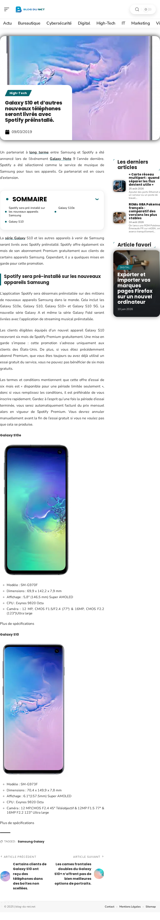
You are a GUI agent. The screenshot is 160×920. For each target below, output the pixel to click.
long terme (39, 152)
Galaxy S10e (66, 208)
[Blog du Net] (30, 9)
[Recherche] (137, 9)
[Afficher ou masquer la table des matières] (73, 199)
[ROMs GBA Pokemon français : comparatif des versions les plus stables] (119, 217)
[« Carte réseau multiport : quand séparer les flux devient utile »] (119, 186)
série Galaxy (15, 238)
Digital (125, 267)
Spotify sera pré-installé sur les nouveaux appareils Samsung (27, 211)
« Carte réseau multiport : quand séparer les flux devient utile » (144, 179)
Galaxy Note (60, 158)
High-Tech (18, 93)
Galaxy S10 (16, 222)
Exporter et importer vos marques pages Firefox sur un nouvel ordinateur (135, 288)
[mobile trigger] (7, 9)
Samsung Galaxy (31, 841)
